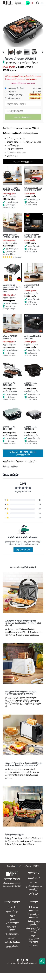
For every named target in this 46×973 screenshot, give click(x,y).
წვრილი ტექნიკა (10, 466)
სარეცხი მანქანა (12, 942)
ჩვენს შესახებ (34, 878)
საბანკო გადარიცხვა (15, 95)
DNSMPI (34, 945)
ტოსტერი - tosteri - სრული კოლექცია (23, 453)
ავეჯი (12, 915)
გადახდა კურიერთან (15, 88)
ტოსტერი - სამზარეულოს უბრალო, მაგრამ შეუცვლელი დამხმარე (21, 692)
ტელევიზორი (12, 946)
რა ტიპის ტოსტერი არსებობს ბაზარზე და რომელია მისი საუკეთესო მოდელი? (23, 764)
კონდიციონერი (12, 933)
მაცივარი (12, 938)
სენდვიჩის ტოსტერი (14, 834)
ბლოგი (33, 882)
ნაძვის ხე (12, 907)
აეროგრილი (12, 911)
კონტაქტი (33, 893)
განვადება (11, 91)
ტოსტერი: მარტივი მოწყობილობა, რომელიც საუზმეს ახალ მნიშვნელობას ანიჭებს (23, 622)
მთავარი (11, 866)
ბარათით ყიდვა (13, 98)
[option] (11, 51)
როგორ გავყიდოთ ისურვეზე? (34, 938)
